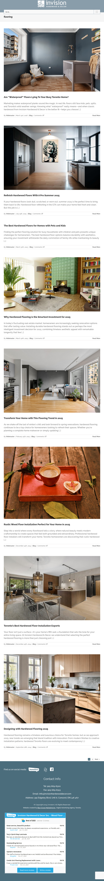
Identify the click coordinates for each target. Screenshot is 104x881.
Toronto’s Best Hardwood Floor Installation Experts (32, 625)
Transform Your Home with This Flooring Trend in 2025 (33, 418)
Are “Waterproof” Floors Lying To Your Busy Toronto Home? (36, 97)
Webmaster (10, 115)
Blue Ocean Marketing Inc (46, 808)
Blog (30, 115)
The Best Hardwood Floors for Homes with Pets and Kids (35, 225)
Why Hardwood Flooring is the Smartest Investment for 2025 (37, 317)
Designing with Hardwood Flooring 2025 (26, 728)
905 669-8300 (54, 786)
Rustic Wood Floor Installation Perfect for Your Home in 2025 (37, 524)
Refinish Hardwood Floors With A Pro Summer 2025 (31, 195)
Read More (96, 115)
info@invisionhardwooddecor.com (55, 794)
